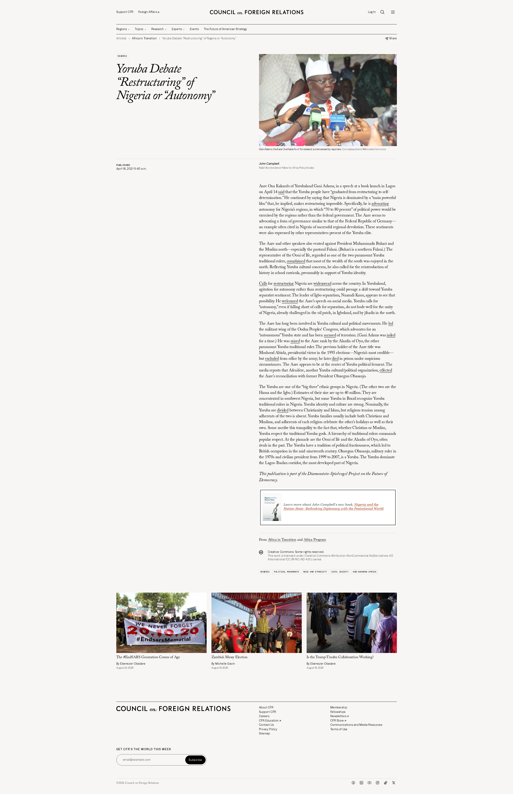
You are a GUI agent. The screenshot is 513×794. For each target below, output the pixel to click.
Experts (177, 29)
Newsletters (338, 716)
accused (330, 335)
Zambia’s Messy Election (229, 657)
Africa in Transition (282, 540)
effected (386, 370)
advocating (380, 204)
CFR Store (337, 720)
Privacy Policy (268, 729)
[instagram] (377, 782)
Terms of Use (339, 729)
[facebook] (353, 782)
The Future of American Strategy (225, 29)
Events (194, 29)
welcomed (290, 301)
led (390, 324)
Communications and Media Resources (356, 725)
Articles (121, 38)
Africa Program (315, 540)
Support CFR (124, 12)
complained (296, 261)
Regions (121, 29)
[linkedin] (361, 782)
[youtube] (369, 782)
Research (157, 29)
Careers (264, 716)
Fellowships (337, 712)
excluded (272, 359)
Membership (338, 707)
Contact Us (266, 725)
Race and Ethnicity (315, 571)
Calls (263, 284)
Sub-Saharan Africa (364, 571)
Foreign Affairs (147, 12)
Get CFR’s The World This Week (143, 749)
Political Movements (286, 571)
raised (295, 341)
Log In (372, 12)
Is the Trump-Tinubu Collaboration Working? (340, 657)
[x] (393, 782)
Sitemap (264, 733)
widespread (322, 284)
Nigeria (122, 56)
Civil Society (340, 571)
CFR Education (269, 720)
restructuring (284, 284)
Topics (139, 29)
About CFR (266, 707)
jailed (391, 335)
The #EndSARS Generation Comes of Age (148, 657)
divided (282, 410)
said (281, 192)
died (335, 359)
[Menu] (393, 12)
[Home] (256, 12)
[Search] (382, 12)
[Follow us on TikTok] (385, 782)
